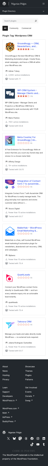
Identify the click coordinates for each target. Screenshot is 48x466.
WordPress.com (10, 408)
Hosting (5, 375)
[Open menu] (44, 3)
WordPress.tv (9, 400)
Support (6, 392)
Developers (7, 396)
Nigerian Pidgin (15, 432)
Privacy (5, 379)
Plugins (28, 375)
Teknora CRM (24, 321)
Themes (28, 371)
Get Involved (31, 387)
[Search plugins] (35, 20)
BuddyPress (9, 421)
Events (28, 392)
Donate (29, 396)
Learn (5, 387)
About (5, 366)
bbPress (7, 417)
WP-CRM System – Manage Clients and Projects (27, 92)
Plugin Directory (9, 11)
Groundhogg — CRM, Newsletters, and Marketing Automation (29, 45)
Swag (29, 400)
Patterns (29, 379)
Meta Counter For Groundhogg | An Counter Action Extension (26, 139)
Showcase (30, 366)
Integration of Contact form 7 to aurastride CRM (28, 182)
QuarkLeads (23, 274)
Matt (5, 413)
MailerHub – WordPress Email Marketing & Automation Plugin (29, 229)
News (5, 371)
